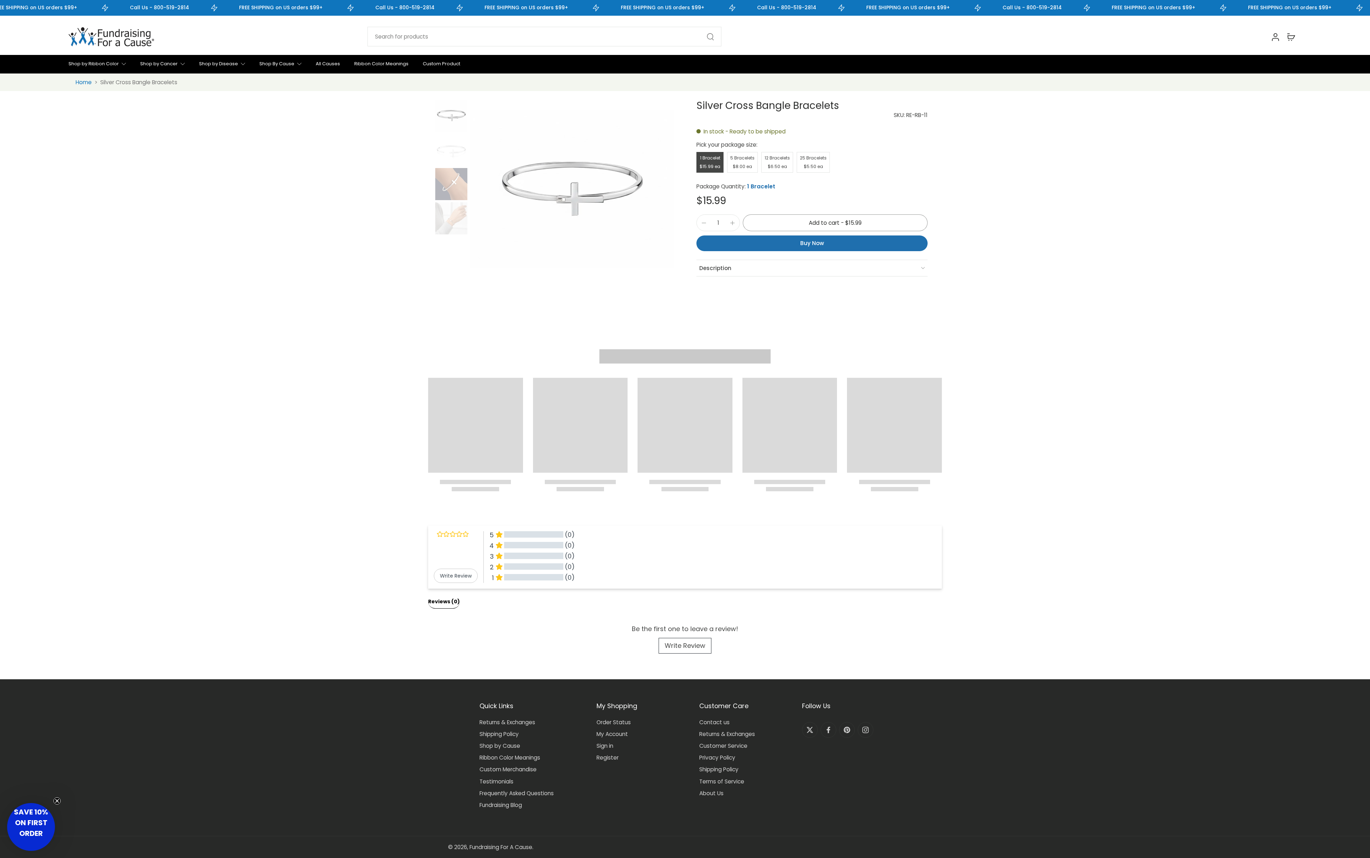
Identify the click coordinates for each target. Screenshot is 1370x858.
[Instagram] (865, 730)
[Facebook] (828, 730)
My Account (612, 734)
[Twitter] (810, 730)
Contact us (714, 722)
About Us (711, 793)
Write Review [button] (456, 575)
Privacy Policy (717, 757)
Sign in (605, 746)
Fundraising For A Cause (501, 847)
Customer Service (723, 746)
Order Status (614, 722)
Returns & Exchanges (507, 722)
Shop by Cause (500, 746)
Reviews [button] (444, 601)
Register (608, 757)
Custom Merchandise (508, 769)
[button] (835, 222)
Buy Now (812, 243)
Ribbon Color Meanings (510, 757)
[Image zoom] (572, 189)
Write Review (685, 645)
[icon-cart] (1291, 37)
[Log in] (1275, 37)
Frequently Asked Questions (517, 793)
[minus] (704, 223)
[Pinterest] (847, 730)
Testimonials (496, 781)
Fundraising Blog (501, 805)
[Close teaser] (57, 800)
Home (84, 82)
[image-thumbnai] (451, 116)
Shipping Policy (499, 734)
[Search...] (710, 37)
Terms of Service (721, 781)
